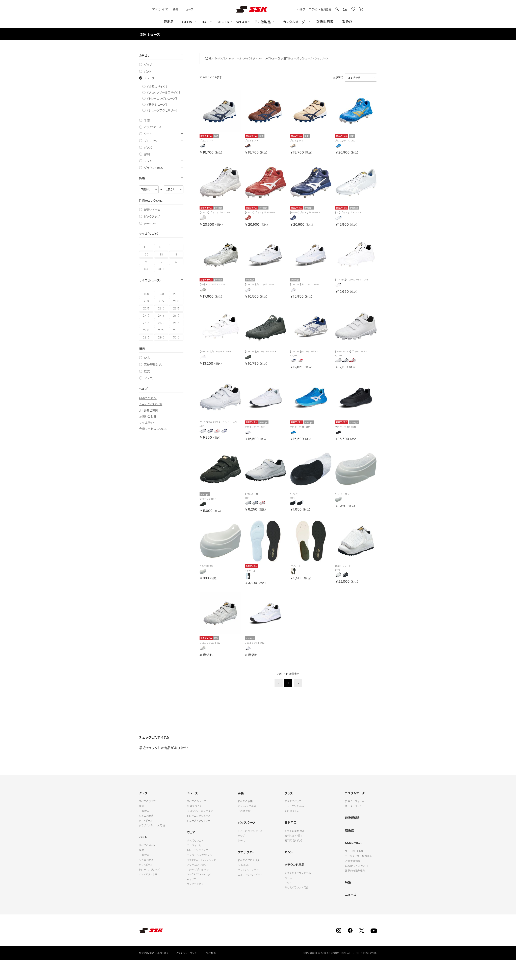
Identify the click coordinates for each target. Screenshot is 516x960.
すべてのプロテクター (250, 860)
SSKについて (160, 9)
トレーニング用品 (294, 806)
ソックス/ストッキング (198, 874)
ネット (288, 882)
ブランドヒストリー (355, 851)
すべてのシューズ (196, 801)
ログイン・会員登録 (320, 9)
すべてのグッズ (293, 801)
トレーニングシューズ (198, 816)
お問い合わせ (147, 416)
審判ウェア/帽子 (294, 835)
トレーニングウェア (197, 850)
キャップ (191, 879)
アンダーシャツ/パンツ (199, 855)
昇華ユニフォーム (354, 801)
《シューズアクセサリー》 (315, 58)
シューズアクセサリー (199, 820)
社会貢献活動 (353, 861)
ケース (241, 840)
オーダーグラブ (353, 806)
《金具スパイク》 (213, 58)
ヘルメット (243, 865)
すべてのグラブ (147, 801)
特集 (176, 9)
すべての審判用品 (295, 831)
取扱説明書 (352, 818)
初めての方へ (148, 398)
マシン (289, 852)
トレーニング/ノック (150, 869)
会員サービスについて (153, 429)
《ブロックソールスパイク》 (238, 58)
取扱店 (349, 830)
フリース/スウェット (197, 864)
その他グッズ (292, 811)
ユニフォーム (194, 845)
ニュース (188, 9)
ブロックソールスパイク (200, 811)
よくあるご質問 (148, 410)
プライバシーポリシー (188, 953)
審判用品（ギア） (293, 840)
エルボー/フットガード (250, 875)
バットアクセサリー (149, 874)
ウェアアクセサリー (197, 884)
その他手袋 (244, 811)
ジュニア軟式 (146, 816)
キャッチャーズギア (248, 870)
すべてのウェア (195, 840)
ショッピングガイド (150, 404)
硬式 (141, 806)
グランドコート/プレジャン (201, 860)
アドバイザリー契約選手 (358, 856)
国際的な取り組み (355, 870)
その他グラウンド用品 (297, 887)
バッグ (241, 835)
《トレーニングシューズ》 (267, 58)
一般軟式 (144, 811)
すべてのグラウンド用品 (298, 873)
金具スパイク (194, 806)
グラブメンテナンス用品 (152, 825)
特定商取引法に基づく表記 (154, 953)
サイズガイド (147, 422)
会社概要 (211, 953)
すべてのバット (147, 845)
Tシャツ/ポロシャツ (198, 869)
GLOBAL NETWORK (356, 866)
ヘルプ (301, 9)
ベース (288, 878)
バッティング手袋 (247, 806)
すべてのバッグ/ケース (250, 831)
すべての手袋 (245, 801)
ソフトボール (146, 820)
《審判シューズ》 (291, 58)
